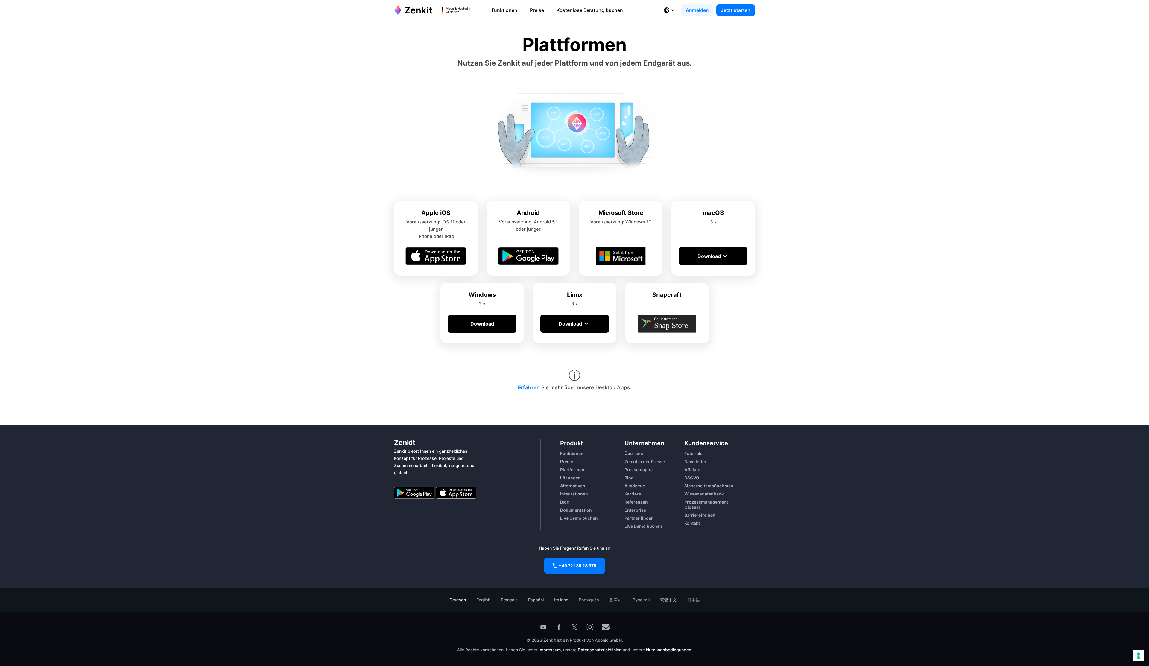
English (483, 599)
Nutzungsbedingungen (668, 649)
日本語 (693, 599)
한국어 (616, 599)
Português (589, 599)
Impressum (550, 649)
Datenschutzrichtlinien (600, 649)
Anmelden (697, 10)
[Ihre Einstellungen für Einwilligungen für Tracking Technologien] (1138, 655)
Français (509, 599)
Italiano (561, 599)
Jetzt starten (735, 10)
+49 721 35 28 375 (577, 565)
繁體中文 (668, 599)
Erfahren (529, 387)
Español (536, 599)
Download (709, 256)
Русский (641, 599)
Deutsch (457, 599)
